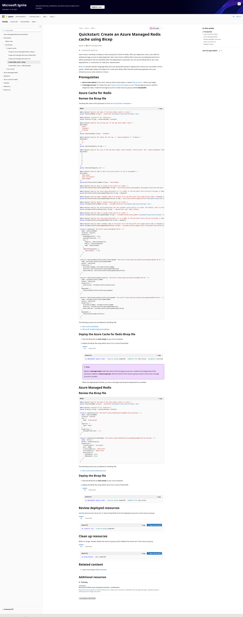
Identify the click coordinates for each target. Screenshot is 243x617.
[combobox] (21, 30)
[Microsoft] (3, 16)
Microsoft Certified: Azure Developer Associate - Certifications (99, 587)
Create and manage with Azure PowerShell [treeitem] (22, 55)
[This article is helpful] (219, 51)
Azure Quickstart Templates (120, 103)
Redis (93, 28)
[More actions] (162, 28)
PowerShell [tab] (92, 348)
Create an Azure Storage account (122, 85)
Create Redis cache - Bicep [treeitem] (16, 62)
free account (137, 82)
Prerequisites (208, 32)
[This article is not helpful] (221, 51)
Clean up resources (210, 42)
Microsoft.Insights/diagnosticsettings (95, 329)
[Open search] (234, 16)
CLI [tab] (85, 348)
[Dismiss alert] (239, 3)
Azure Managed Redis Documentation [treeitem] (16, 34)
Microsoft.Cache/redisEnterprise (94, 471)
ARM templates (101, 570)
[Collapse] (40, 26)
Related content (209, 44)
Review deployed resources (212, 39)
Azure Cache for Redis (211, 34)
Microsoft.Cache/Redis (90, 327)
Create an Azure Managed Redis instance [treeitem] (21, 52)
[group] (121, 215)
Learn (81, 28)
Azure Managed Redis (211, 37)
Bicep (81, 67)
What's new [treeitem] (9, 41)
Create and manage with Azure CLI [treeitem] (19, 59)
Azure (87, 28)
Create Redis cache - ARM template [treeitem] (19, 66)
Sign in (238, 16)
